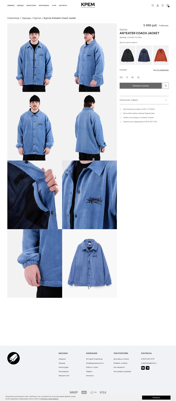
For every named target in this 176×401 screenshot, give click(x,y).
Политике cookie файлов (49, 399)
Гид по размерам (161, 70)
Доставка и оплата (121, 359)
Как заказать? (119, 367)
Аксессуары (31, 5)
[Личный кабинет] (158, 5)
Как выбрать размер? (122, 371)
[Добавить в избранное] (166, 86)
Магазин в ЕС (64, 376)
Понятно (156, 397)
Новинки (10, 5)
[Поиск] (153, 5)
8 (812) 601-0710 (147, 359)
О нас (54, 5)
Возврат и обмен (120, 363)
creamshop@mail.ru (149, 363)
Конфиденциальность (95, 363)
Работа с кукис (92, 367)
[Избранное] (163, 5)
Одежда (20, 5)
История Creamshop (94, 359)
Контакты (63, 5)
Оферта (89, 371)
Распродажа (44, 5)
